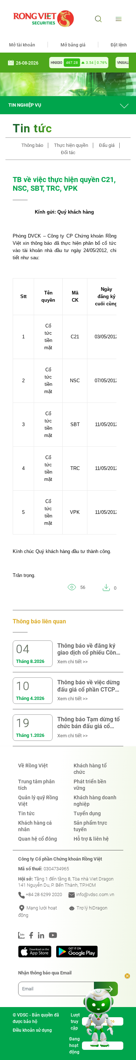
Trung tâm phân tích (36, 785)
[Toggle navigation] (118, 19)
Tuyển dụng (87, 813)
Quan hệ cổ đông (37, 839)
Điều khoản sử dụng (32, 1030)
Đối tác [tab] (68, 152)
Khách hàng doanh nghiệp (95, 801)
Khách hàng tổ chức (90, 769)
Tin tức (26, 813)
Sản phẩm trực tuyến (90, 826)
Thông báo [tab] (32, 145)
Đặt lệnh (119, 45)
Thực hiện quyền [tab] (71, 145)
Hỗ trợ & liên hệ (91, 839)
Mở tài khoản (22, 45)
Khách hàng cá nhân (35, 826)
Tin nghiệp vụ (24, 105)
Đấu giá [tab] (107, 145)
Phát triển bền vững (90, 785)
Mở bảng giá (73, 45)
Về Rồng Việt (33, 765)
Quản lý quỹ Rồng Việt (38, 801)
